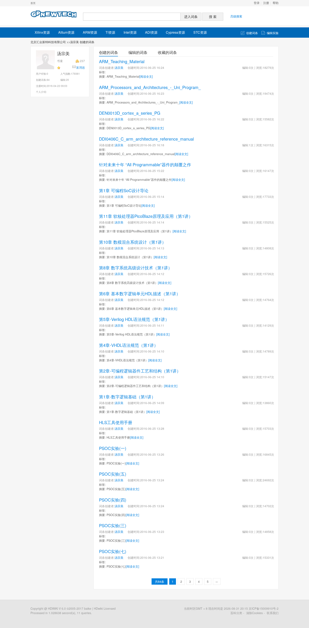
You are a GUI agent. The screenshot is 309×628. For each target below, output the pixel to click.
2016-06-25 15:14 (152, 196)
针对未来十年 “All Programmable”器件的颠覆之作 (145, 164)
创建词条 (252, 33)
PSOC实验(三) (112, 525)
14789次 (268, 351)
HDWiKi (53, 608)
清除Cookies (254, 613)
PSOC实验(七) (112, 551)
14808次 (268, 248)
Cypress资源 (175, 32)
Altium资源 (66, 32)
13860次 (268, 403)
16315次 (268, 145)
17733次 (268, 196)
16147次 (268, 171)
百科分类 (236, 613)
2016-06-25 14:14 (152, 222)
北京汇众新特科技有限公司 (48, 42)
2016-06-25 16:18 (152, 145)
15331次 (268, 557)
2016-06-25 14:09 (152, 403)
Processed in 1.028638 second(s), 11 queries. (61, 613)
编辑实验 (273, 33)
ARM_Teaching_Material (121, 61)
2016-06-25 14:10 (152, 351)
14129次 (268, 325)
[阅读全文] (146, 76)
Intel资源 (130, 32)
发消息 (80, 67)
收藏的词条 (167, 52)
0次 (251, 67)
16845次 (268, 454)
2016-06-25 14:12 (152, 274)
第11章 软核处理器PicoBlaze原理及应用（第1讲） (146, 216)
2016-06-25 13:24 (152, 480)
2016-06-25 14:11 (152, 325)
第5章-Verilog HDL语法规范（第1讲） (134, 319)
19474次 (268, 93)
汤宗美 (119, 67)
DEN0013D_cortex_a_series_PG (129, 113)
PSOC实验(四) (112, 500)
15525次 (268, 222)
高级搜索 (236, 16)
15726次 (268, 274)
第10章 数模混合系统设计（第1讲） (132, 242)
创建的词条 (108, 52)
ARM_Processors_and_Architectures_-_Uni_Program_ (150, 87)
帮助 (276, 3)
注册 (266, 3)
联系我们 (273, 613)
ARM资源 (90, 32)
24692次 (268, 480)
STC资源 (200, 32)
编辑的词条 (137, 52)
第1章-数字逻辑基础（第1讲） (127, 397)
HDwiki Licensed (105, 608)
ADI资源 (151, 32)
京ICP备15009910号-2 (264, 608)
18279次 (268, 67)
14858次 (268, 532)
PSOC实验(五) (112, 474)
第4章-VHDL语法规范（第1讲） (128, 345)
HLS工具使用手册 (115, 422)
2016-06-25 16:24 (152, 67)
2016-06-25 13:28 (152, 428)
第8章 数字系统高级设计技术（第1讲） (135, 268)
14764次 (268, 300)
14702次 (268, 506)
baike (87, 608)
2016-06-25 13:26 (152, 454)
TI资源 (110, 32)
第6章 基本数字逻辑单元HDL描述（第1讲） (139, 293)
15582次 (268, 119)
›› (217, 581)
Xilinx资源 (42, 32)
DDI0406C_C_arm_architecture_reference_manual (146, 139)
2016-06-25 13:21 (152, 557)
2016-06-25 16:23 (152, 93)
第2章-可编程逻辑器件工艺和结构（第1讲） (140, 371)
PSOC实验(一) (112, 448)
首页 (33, 3)
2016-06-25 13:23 (152, 532)
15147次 (268, 377)
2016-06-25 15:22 (152, 171)
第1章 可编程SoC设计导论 (123, 190)
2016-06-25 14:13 (152, 248)
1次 (251, 145)
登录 (257, 3)
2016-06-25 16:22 (152, 119)
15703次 (268, 428)
